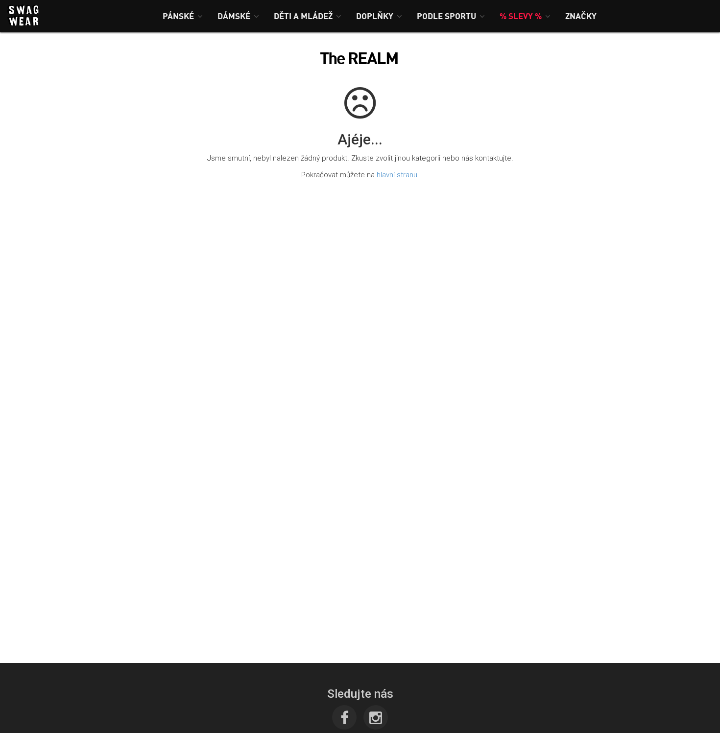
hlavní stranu (397, 174)
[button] (182, 16)
